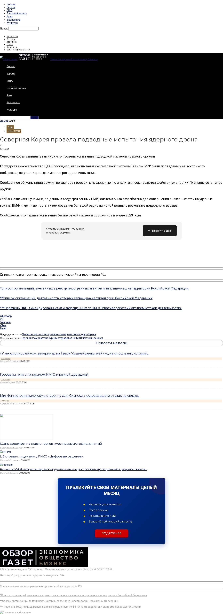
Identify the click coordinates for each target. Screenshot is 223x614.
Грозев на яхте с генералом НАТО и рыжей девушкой (44, 374)
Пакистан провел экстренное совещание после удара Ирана (59, 334)
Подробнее (112, 533)
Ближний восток (17, 13)
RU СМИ (5, 401)
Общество (5, 358)
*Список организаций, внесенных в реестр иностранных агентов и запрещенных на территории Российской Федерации (94, 288)
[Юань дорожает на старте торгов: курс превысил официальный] (26, 439)
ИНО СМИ (14, 131)
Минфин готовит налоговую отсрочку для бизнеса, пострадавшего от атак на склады (69, 396)
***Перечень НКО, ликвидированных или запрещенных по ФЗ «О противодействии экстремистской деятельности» (91, 308)
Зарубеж (11, 41)
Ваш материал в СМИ (18, 49)
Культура (12, 22)
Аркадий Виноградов (11, 403)
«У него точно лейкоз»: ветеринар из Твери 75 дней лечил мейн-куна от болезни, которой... (74, 353)
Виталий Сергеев (9, 361)
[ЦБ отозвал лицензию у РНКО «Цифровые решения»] (5, 452)
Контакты (12, 47)
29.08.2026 (12, 36)
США (9, 10)
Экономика (13, 19)
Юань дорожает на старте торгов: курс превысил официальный (51, 444)
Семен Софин (7, 382)
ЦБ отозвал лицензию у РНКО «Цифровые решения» (42, 456)
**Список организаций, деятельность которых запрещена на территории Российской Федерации (76, 298)
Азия (9, 16)
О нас (10, 44)
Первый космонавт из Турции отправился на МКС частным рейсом (62, 338)
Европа (11, 7)
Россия (11, 4)
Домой (4, 120)
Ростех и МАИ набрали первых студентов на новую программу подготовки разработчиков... (73, 469)
